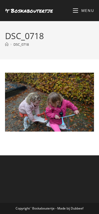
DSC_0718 (21, 44)
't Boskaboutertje (29, 10)
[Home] (6, 44)
